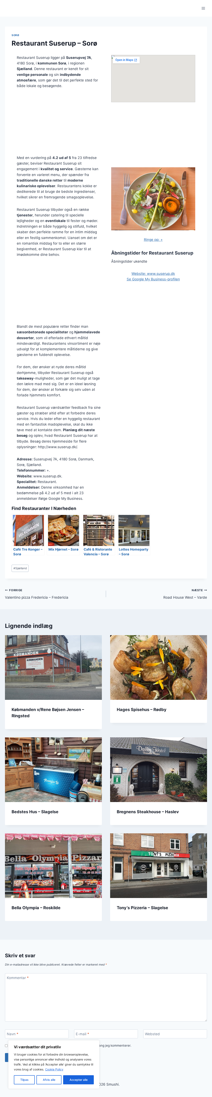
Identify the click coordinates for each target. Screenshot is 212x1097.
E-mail (82, 1034)
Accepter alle (79, 1079)
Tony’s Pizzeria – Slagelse (142, 907)
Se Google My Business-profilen (153, 279)
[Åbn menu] (203, 8)
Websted (152, 1034)
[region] (53, 1064)
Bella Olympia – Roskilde (36, 907)
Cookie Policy (54, 1069)
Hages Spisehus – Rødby (141, 709)
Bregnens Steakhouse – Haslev (148, 811)
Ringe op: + (153, 240)
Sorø (15, 35)
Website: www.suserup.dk (153, 274)
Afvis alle (49, 1079)
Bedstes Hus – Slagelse (35, 811)
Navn (12, 1034)
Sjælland (20, 568)
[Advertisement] (59, 124)
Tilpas (24, 1079)
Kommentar (18, 978)
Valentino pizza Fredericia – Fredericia (36, 594)
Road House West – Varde (185, 594)
